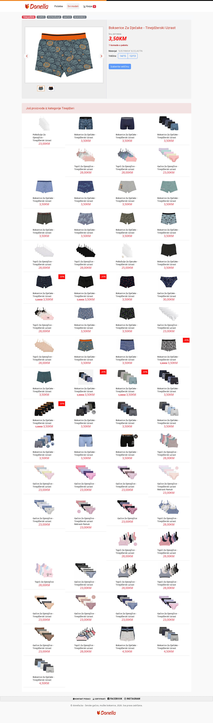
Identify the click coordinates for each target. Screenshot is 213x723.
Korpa (90, 6)
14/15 (123, 56)
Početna (58, 6)
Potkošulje (54, 17)
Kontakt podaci (82, 699)
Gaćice (67, 17)
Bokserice (79, 17)
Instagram (133, 698)
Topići (41, 17)
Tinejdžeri (28, 17)
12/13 (133, 56)
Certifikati (99, 699)
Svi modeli (73, 6)
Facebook (116, 698)
